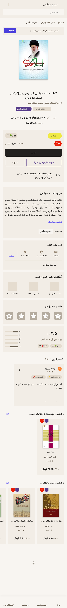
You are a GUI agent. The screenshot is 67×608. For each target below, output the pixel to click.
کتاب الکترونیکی (47, 22)
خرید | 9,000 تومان (18, 604)
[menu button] (4, 4)
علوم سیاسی (31, 22)
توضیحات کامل (55, 222)
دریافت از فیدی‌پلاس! (44, 162)
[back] (62, 4)
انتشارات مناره (31, 123)
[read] (12, 286)
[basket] (12, 4)
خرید (33, 153)
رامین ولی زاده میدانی (21, 117)
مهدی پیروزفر (38, 117)
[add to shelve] (54, 286)
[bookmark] (41, 85)
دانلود (11, 30)
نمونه (15, 162)
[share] (25, 85)
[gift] (33, 85)
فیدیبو (61, 22)
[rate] (58, 316)
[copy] (7, 175)
